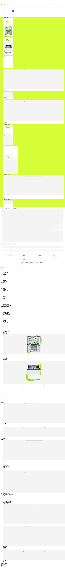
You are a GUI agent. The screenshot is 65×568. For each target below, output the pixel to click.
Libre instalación (8, 42)
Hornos (5, 99)
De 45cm (7, 38)
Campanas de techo (7, 496)
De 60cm (7, 39)
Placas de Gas (8, 127)
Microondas (6, 91)
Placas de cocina (6, 124)
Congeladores (6, 174)
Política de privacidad (54, 257)
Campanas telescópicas (9, 155)
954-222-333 (5, 563)
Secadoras (5, 68)
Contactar (1, 563)
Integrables (5, 97)
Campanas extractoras (8, 145)
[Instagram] (6, 257)
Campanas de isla (8, 148)
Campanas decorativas (6, 311)
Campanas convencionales (10, 147)
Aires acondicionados (7, 199)
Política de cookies (54, 256)
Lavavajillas (6, 36)
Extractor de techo (8, 157)
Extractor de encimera (9, 156)
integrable (4, 280)
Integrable (7, 24)
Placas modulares (8, 128)
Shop (5, 208)
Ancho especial (8, 22)
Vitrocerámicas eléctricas (7, 304)
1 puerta (7, 19)
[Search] (13, 11)
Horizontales (5, 319)
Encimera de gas (8, 126)
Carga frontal (5, 283)
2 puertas (7, 20)
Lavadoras (5, 55)
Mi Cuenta (3, 564)
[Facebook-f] (12, 257)
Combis (7, 23)
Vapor (4, 298)
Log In (2, 566)
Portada (2, 208)
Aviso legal (54, 257)
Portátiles (4, 323)
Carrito (2, 565)
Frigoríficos (6, 17)
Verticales (4, 321)
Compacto (7, 40)
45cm (4, 276)
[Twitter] (9, 257)
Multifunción (5, 122)
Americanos (7, 21)
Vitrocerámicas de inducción (7, 305)
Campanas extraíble (9, 152)
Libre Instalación (5, 287)
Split (4, 206)
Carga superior (5, 284)
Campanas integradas (6, 313)
